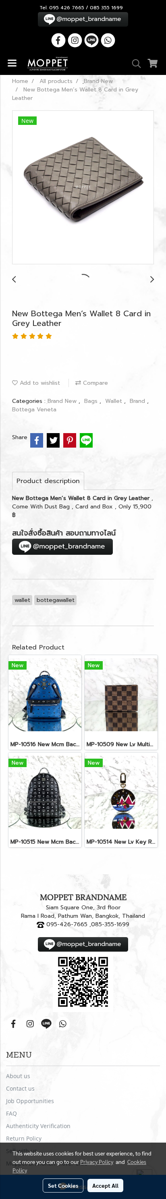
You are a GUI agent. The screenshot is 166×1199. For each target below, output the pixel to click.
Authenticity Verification (38, 1126)
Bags (92, 401)
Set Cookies (63, 1185)
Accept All (105, 1185)
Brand (138, 401)
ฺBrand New (63, 401)
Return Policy (24, 1138)
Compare (94, 383)
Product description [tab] (48, 481)
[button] (134, 63)
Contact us (20, 1088)
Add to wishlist (39, 383)
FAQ (11, 1113)
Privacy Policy (96, 1161)
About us (18, 1076)
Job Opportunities (30, 1101)
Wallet (114, 401)
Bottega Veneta (34, 409)
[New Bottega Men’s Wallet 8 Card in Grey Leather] (83, 188)
